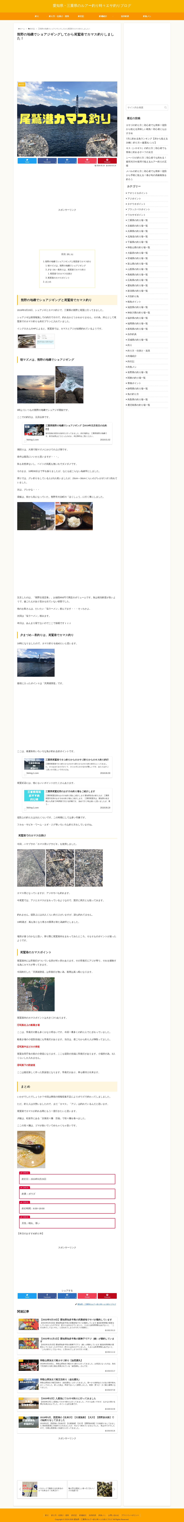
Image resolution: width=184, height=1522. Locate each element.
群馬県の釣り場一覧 (138, 329)
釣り (130, 345)
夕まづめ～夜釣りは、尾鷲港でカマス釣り (67, 269)
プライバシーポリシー (130, 1515)
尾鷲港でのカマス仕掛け (61, 273)
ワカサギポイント (137, 215)
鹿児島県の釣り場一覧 (139, 405)
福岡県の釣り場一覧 (138, 323)
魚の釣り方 (133, 394)
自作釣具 (132, 334)
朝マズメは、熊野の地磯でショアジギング (67, 265)
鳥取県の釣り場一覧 (138, 399)
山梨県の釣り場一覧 (138, 269)
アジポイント (134, 198)
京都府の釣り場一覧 (138, 226)
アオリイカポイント (138, 193)
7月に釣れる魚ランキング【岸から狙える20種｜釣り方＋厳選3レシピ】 (147, 140)
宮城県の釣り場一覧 (138, 258)
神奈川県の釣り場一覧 (139, 312)
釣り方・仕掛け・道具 (139, 350)
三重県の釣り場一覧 (138, 220)
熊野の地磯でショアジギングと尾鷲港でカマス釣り (68, 261)
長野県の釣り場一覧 (138, 372)
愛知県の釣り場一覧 (138, 285)
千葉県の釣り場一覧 (138, 242)
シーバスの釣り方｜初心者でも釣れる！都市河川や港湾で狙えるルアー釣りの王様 (146, 161)
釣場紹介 (132, 356)
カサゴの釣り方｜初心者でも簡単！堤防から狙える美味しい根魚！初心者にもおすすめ (146, 129)
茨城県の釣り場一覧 (138, 340)
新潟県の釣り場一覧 (138, 291)
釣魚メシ (132, 367)
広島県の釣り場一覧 (138, 280)
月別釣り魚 (133, 296)
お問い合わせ (113, 1515)
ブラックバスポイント (139, 209)
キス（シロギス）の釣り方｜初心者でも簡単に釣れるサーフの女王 (146, 150)
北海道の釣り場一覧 (138, 236)
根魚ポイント (134, 301)
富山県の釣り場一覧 (138, 263)
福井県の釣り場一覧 (138, 318)
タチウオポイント (137, 204)
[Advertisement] (67, 59)
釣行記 (131, 361)
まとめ (48, 282)
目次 (63, 254)
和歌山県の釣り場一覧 (139, 247)
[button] (165, 107)
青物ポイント (134, 383)
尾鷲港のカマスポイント (59, 278)
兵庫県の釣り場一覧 (138, 231)
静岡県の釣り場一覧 (138, 388)
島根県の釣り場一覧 (138, 274)
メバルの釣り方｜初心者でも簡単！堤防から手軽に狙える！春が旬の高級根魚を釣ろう (146, 175)
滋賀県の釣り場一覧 (138, 307)
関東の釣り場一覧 (137, 378)
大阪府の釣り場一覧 (138, 253)
